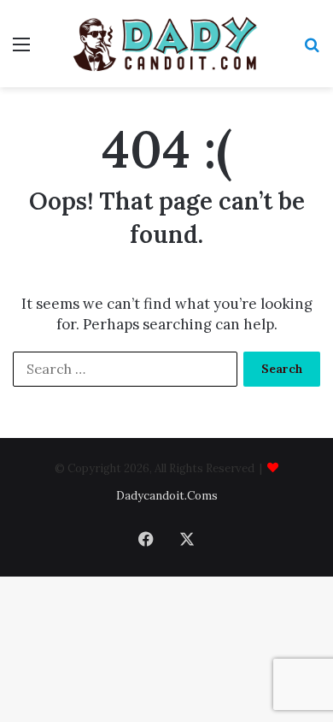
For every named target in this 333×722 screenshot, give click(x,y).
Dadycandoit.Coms (167, 495)
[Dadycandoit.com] (166, 43)
